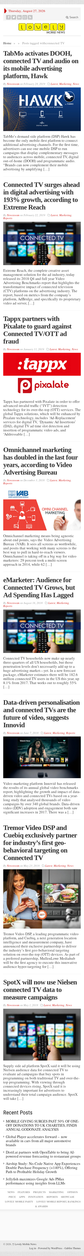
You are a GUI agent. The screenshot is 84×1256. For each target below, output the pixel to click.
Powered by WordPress (50, 1248)
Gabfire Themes (72, 1248)
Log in (32, 1248)
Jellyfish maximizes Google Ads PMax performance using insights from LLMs (35, 1181)
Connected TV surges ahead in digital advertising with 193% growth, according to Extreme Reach (41, 196)
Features (24, 1192)
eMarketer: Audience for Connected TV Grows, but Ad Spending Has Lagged (39, 587)
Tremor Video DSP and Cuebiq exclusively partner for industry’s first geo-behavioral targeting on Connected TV (40, 843)
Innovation (35, 1197)
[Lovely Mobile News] (42, 28)
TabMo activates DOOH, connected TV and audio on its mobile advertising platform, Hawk (40, 64)
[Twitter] (14, 17)
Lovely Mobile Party (19, 1201)
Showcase (67, 1197)
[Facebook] (8, 17)
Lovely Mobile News (24, 1244)
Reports (7, 218)
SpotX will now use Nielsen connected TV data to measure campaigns (40, 989)
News (76, 84)
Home (7, 43)
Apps (22, 1197)
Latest (54, 84)
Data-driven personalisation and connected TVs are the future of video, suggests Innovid (41, 713)
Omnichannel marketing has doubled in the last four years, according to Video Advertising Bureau (40, 461)
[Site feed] (30, 17)
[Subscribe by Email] (25, 17)
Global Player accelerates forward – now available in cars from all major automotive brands (38, 1140)
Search (73, 17)
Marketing (65, 84)
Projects (39, 1192)
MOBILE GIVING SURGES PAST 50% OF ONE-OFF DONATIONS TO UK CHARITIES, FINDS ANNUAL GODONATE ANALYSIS (42, 1125)
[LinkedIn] (19, 17)
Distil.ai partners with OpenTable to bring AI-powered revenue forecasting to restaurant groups (43, 1154)
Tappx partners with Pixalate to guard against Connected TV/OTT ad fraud (37, 330)
